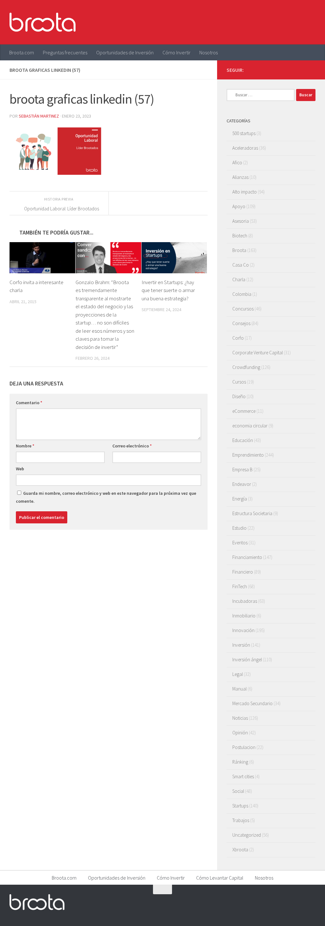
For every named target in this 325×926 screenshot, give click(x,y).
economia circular (250, 426)
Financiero (242, 572)
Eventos (240, 543)
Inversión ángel (247, 660)
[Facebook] (281, 69)
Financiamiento (247, 557)
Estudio (239, 528)
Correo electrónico (132, 446)
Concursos (243, 309)
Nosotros (208, 52)
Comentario (29, 402)
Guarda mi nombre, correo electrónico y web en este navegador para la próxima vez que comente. (106, 497)
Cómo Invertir (176, 52)
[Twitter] (291, 69)
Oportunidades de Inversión (125, 52)
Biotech (239, 236)
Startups (240, 806)
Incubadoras (244, 601)
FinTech (239, 586)
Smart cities (243, 776)
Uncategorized (246, 835)
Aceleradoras (245, 148)
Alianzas (240, 177)
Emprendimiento (248, 455)
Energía (239, 499)
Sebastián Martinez (39, 116)
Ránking (240, 762)
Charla (238, 279)
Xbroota (240, 850)
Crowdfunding (246, 367)
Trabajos (240, 820)
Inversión (241, 645)
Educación (242, 440)
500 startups (243, 133)
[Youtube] (301, 69)
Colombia (241, 294)
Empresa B (242, 469)
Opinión (240, 733)
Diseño (239, 396)
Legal (237, 674)
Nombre (25, 446)
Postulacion (243, 747)
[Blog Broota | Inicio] (43, 22)
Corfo (238, 338)
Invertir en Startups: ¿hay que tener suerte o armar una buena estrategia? (168, 290)
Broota (239, 250)
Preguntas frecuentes (65, 52)
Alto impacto (244, 192)
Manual (239, 689)
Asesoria (240, 221)
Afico (237, 163)
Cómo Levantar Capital (219, 878)
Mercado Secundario (252, 703)
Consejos (241, 323)
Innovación (243, 630)
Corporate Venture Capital (257, 353)
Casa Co (240, 265)
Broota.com (21, 52)
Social (238, 791)
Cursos (239, 382)
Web (20, 469)
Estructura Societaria (252, 513)
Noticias (240, 718)
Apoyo (238, 206)
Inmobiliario (243, 616)
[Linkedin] (311, 69)
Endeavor (241, 484)
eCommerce (243, 411)
